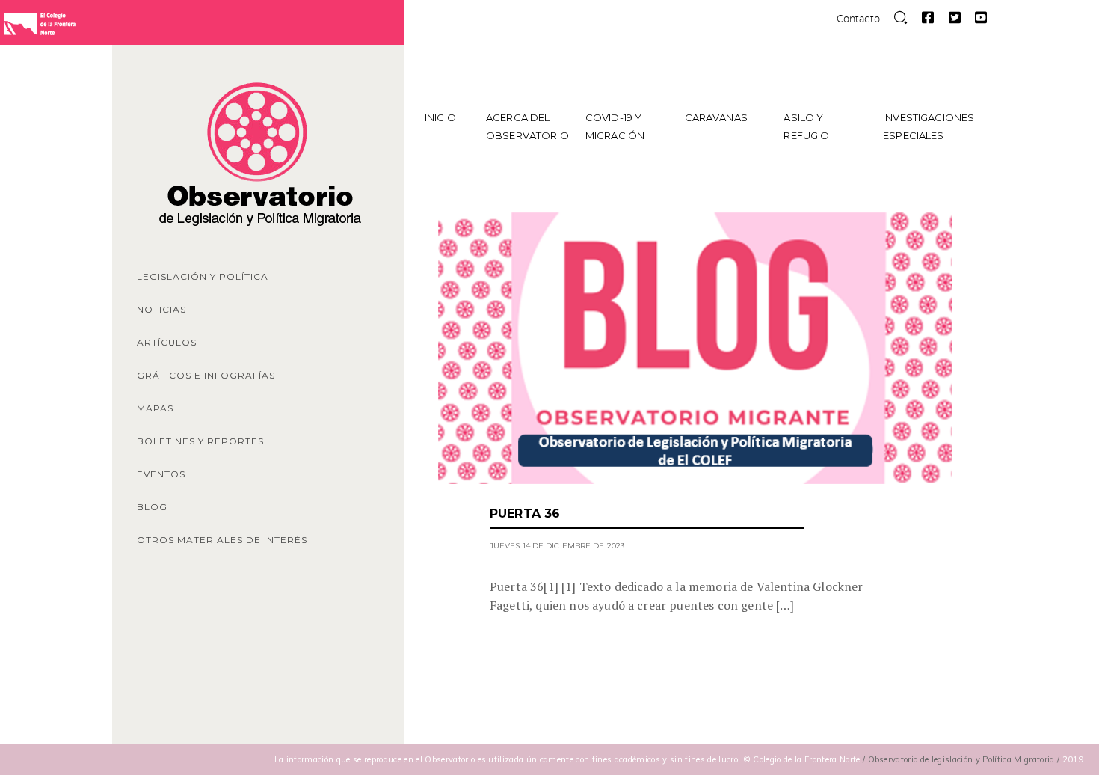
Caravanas (716, 117)
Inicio (440, 117)
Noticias (161, 309)
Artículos (167, 342)
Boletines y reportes (200, 441)
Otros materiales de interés (222, 539)
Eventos (161, 474)
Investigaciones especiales (927, 126)
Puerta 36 (525, 513)
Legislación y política (202, 276)
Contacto (858, 18)
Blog (152, 506)
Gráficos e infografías (206, 375)
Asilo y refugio (806, 126)
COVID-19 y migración (614, 126)
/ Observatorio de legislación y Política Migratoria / (962, 759)
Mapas (155, 408)
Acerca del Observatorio (527, 126)
